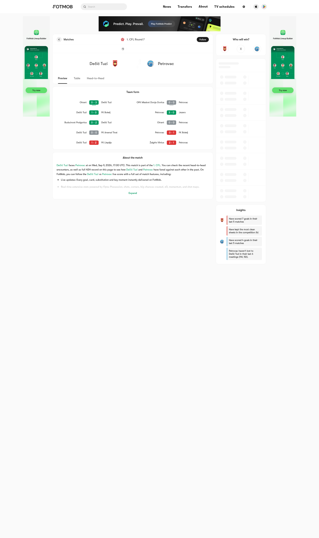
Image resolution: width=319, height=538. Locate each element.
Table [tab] (77, 78)
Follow (202, 39)
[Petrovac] (257, 49)
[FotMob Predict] (160, 23)
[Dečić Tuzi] (225, 49)
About (203, 6)
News (167, 6)
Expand (133, 193)
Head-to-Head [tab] (95, 78)
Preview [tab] (62, 78)
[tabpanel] (159, 149)
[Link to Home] (62, 6)
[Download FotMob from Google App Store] (264, 6)
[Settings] (243, 6)
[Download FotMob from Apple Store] (256, 6)
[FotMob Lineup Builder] (36, 66)
